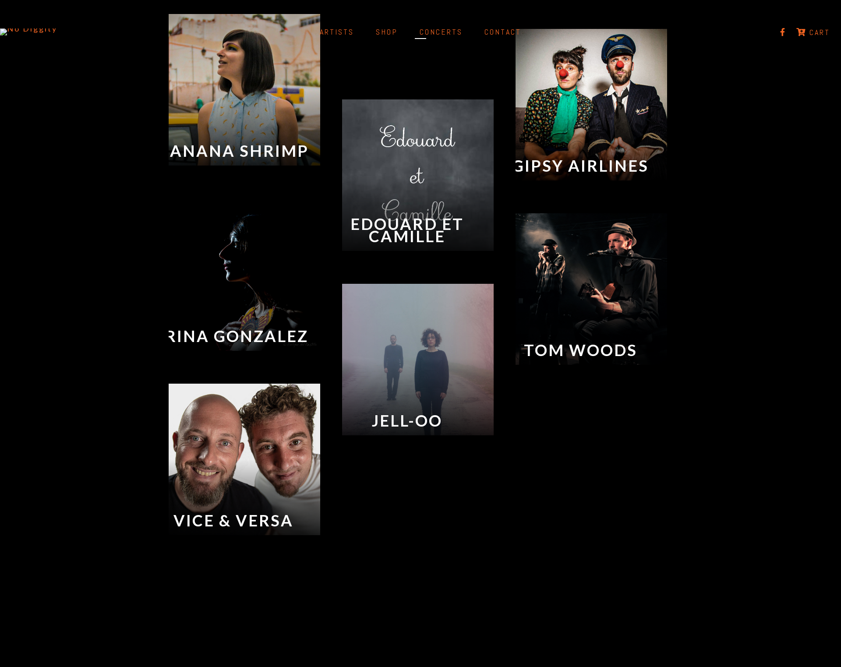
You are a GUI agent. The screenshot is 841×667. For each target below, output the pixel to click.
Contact (502, 32)
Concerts (441, 32)
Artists (337, 32)
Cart (818, 32)
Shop (387, 32)
